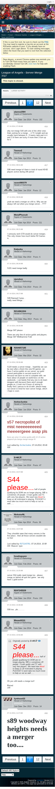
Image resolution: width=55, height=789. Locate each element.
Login (49, 2)
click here (33, 64)
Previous (10, 102)
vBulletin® (40, 780)
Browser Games (21, 35)
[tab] (5, 91)
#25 (46, 472)
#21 (46, 294)
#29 (46, 635)
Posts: (36, 119)
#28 (46, 605)
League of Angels (36, 35)
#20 (46, 264)
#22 (46, 326)
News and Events (7, 37)
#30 (46, 713)
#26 (46, 529)
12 (37, 102)
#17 (46, 165)
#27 (46, 571)
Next (48, 102)
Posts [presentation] (5, 91)
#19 (46, 230)
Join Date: (18, 119)
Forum (10, 35)
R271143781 (25, 544)
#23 (46, 362)
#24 (46, 417)
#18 (46, 197)
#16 (46, 127)
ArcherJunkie (25, 445)
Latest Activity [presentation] (18, 91)
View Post (39, 641)
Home (3, 35)
